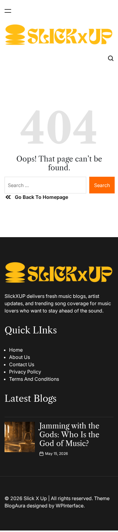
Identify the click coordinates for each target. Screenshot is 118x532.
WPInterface (70, 506)
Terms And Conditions (34, 379)
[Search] (110, 58)
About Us (19, 357)
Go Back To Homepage (41, 197)
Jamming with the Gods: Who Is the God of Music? (69, 434)
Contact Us (21, 364)
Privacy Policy (25, 372)
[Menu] (8, 10)
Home (16, 350)
